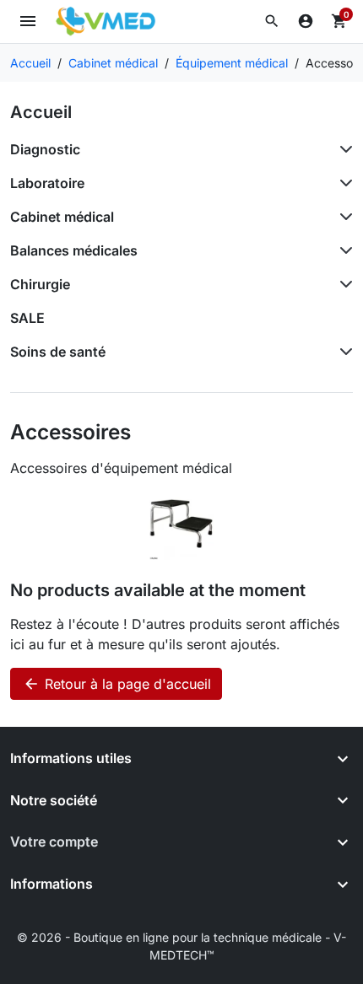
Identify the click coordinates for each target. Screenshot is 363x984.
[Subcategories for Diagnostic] (343, 149)
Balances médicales (74, 250)
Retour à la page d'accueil (117, 683)
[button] (271, 21)
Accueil (41, 112)
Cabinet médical (62, 216)
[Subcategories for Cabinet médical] (343, 216)
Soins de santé (58, 351)
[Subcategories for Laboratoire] (343, 182)
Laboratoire (47, 183)
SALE (27, 317)
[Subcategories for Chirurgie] (343, 284)
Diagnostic (45, 149)
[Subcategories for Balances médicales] (343, 250)
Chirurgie (40, 284)
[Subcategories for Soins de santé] (343, 351)
